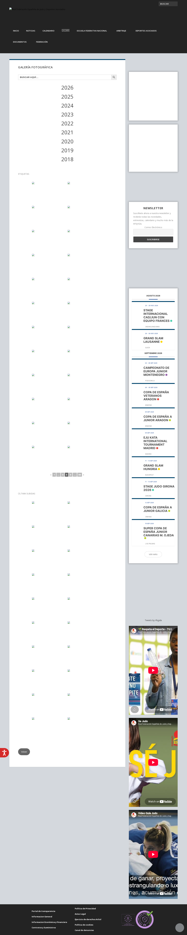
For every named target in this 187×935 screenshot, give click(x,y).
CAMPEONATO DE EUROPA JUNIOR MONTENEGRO (156, 371)
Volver (24, 751)
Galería (66, 30)
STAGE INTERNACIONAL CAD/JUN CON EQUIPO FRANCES (156, 316)
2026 (67, 87)
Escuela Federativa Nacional (92, 30)
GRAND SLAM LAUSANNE (153, 340)
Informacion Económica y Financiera (49, 922)
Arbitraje (121, 30)
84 (79, 474)
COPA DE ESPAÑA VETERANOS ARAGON (156, 395)
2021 (67, 132)
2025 (67, 96)
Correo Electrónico (153, 227)
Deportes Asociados (146, 30)
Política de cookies (84, 924)
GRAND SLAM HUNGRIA (153, 467)
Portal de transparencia (43, 911)
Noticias (30, 30)
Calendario (48, 30)
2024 (67, 105)
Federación (42, 42)
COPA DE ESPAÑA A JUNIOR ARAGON (157, 418)
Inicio (16, 30)
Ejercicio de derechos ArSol (88, 919)
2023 (67, 114)
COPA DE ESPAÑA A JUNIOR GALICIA (157, 509)
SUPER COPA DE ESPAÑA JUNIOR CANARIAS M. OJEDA (158, 532)
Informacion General (42, 916)
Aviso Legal (80, 914)
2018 (67, 159)
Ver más (153, 554)
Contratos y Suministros (44, 927)
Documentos (20, 42)
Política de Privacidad (85, 908)
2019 (67, 150)
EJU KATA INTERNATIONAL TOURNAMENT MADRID (155, 443)
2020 (67, 141)
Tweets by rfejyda (153, 620)
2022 (67, 123)
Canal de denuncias (84, 930)
